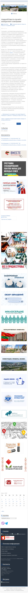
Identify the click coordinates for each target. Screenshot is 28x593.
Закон (11, 52)
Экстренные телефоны (6, 553)
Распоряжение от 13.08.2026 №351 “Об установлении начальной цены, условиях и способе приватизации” (13, 144)
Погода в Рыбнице (5, 215)
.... (1, 147)
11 (6, 501)
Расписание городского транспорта (9, 555)
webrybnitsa (5, 24)
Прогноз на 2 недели (6, 219)
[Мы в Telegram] (6, 524)
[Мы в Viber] (2, 524)
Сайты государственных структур (8, 546)
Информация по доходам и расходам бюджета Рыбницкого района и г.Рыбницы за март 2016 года (13, 115)
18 (6, 503)
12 (9, 501)
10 (2, 501)
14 (16, 501)
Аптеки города (4, 551)
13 (13, 501)
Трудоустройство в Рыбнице (7, 549)
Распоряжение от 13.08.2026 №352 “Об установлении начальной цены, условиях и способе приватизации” (13, 139)
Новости (24, 24)
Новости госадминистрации (8, 25)
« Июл (2, 511)
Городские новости (16, 24)
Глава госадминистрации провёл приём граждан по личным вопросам (13, 119)
